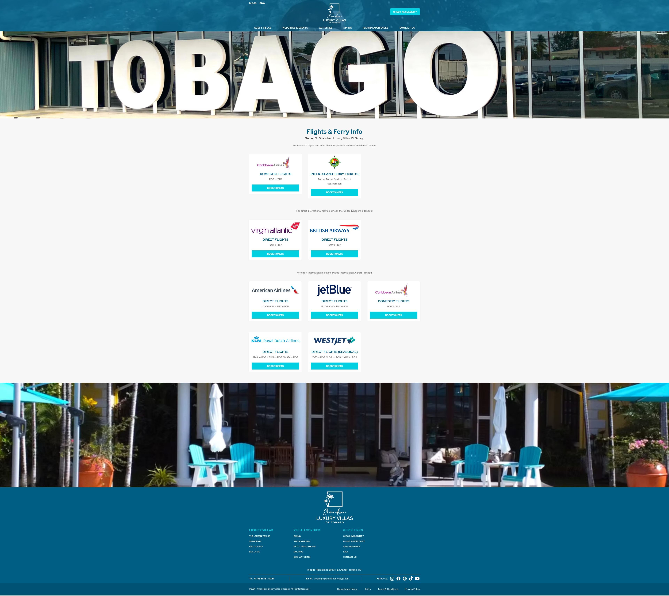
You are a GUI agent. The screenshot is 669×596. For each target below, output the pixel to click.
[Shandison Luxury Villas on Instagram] (392, 578)
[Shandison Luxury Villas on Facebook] (398, 578)
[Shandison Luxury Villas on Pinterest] (404, 578)
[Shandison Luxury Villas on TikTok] (411, 578)
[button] (405, 11)
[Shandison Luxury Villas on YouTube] (417, 578)
